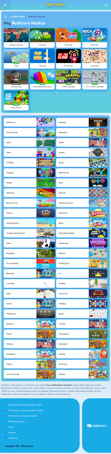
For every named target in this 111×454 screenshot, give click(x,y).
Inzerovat (12, 438)
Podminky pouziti (16, 421)
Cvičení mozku (17, 16)
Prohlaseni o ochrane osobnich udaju (25, 410)
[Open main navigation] (5, 5)
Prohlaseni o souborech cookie (22, 416)
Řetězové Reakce (36, 16)
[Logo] (55, 5)
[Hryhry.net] (5, 16)
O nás (11, 427)
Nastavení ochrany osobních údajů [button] (24, 404)
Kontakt (12, 432)
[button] (106, 5)
